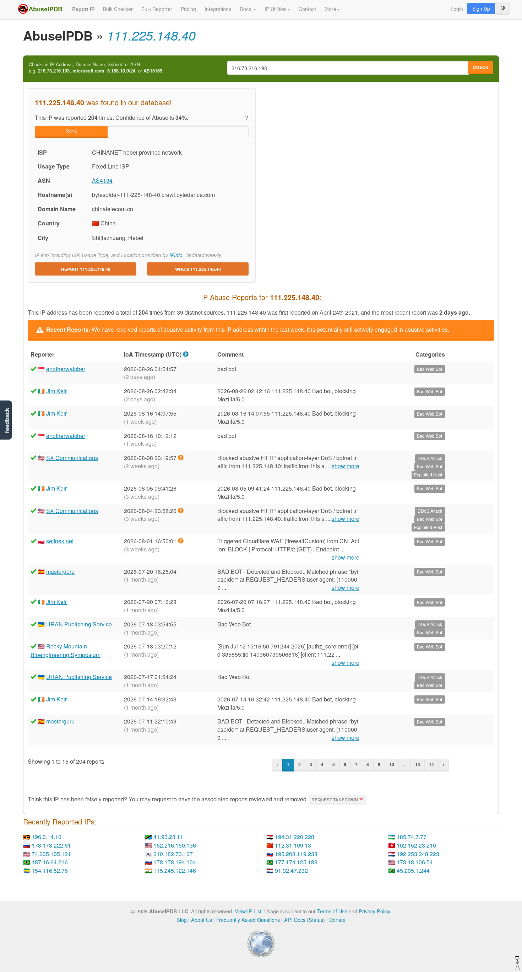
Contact (307, 8)
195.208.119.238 (296, 854)
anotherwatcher (65, 369)
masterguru (60, 571)
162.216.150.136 (174, 845)
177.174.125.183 (296, 862)
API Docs (294, 919)
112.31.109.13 (293, 845)
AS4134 (102, 180)
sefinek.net (60, 541)
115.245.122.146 (174, 870)
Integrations (218, 8)
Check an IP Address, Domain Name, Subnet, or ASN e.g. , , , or (95, 67)
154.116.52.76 (50, 870)
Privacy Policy (374, 911)
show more (345, 466)
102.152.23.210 (416, 845)
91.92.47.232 (291, 870)
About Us (201, 919)
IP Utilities (276, 8)
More (330, 8)
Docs (246, 8)
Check (481, 67)
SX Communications (72, 458)
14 (431, 764)
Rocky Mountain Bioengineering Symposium (65, 650)
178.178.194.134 (174, 862)
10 (391, 764)
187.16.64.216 (50, 862)
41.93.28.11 (168, 837)
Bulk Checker (118, 8)
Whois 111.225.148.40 (198, 269)
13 (417, 764)
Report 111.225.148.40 (85, 269)
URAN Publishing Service (79, 624)
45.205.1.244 (413, 870)
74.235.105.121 (51, 854)
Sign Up (481, 8)
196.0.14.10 (46, 837)
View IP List (248, 911)
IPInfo (176, 255)
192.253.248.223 (418, 854)
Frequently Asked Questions (248, 919)
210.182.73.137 (173, 854)
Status (316, 919)
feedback (7, 420)
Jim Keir (56, 391)
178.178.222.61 (51, 845)
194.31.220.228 (294, 837)
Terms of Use (332, 911)
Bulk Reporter (156, 8)
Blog (181, 919)
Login (457, 8)
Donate (337, 919)
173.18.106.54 (415, 862)
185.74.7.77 (411, 837)
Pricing (188, 8)
